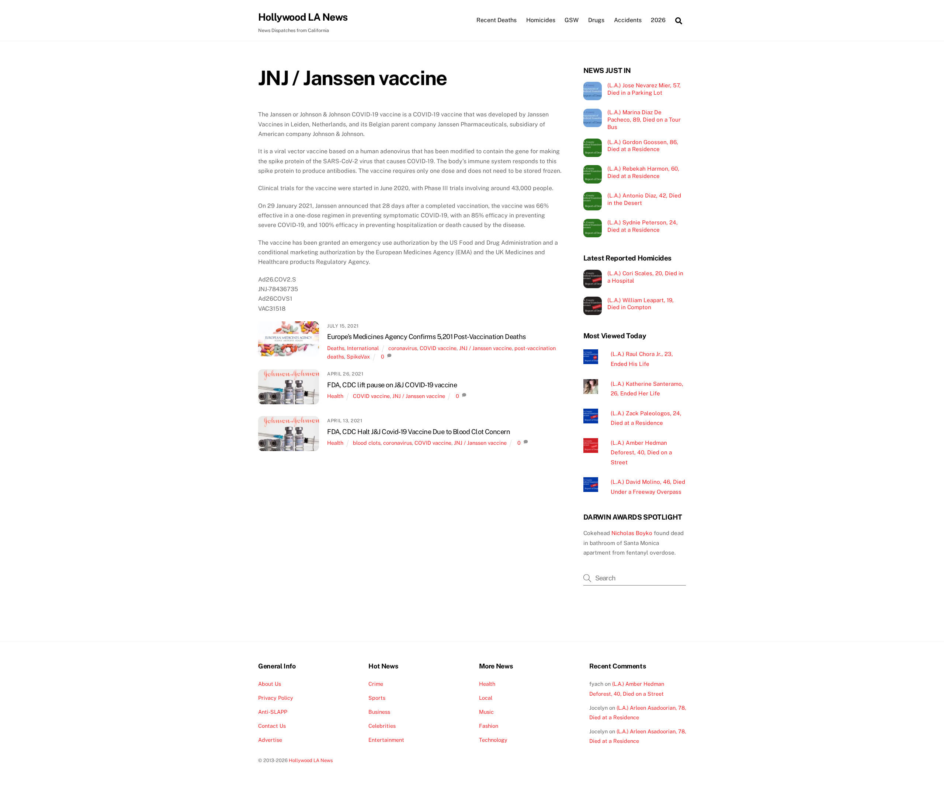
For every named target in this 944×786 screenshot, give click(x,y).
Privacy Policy (275, 698)
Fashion (488, 726)
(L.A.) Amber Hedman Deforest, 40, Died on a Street (641, 452)
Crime (375, 684)
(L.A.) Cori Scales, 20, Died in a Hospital (645, 277)
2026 (658, 20)
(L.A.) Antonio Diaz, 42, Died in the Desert (644, 199)
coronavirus (402, 348)
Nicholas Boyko (631, 533)
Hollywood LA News (311, 760)
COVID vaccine (438, 348)
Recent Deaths (496, 20)
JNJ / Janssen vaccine (485, 348)
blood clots (367, 443)
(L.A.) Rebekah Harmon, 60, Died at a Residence (643, 172)
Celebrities (382, 726)
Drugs (596, 20)
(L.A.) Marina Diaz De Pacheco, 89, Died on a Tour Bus (644, 119)
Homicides (540, 20)
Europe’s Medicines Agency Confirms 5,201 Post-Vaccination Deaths (426, 336)
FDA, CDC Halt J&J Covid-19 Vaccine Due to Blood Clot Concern (418, 432)
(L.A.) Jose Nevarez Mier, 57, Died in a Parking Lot (644, 89)
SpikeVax (358, 356)
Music (486, 712)
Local (485, 698)
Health (335, 396)
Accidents (628, 20)
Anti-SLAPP (272, 712)
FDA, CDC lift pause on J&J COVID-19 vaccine (392, 385)
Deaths (335, 348)
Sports (376, 698)
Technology (493, 740)
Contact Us (272, 726)
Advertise (270, 740)
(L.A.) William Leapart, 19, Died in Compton (640, 304)
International (363, 348)
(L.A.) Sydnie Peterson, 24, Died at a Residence (642, 226)
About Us (269, 684)
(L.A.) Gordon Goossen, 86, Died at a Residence (642, 146)
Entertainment (386, 740)
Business (379, 712)
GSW (572, 20)
